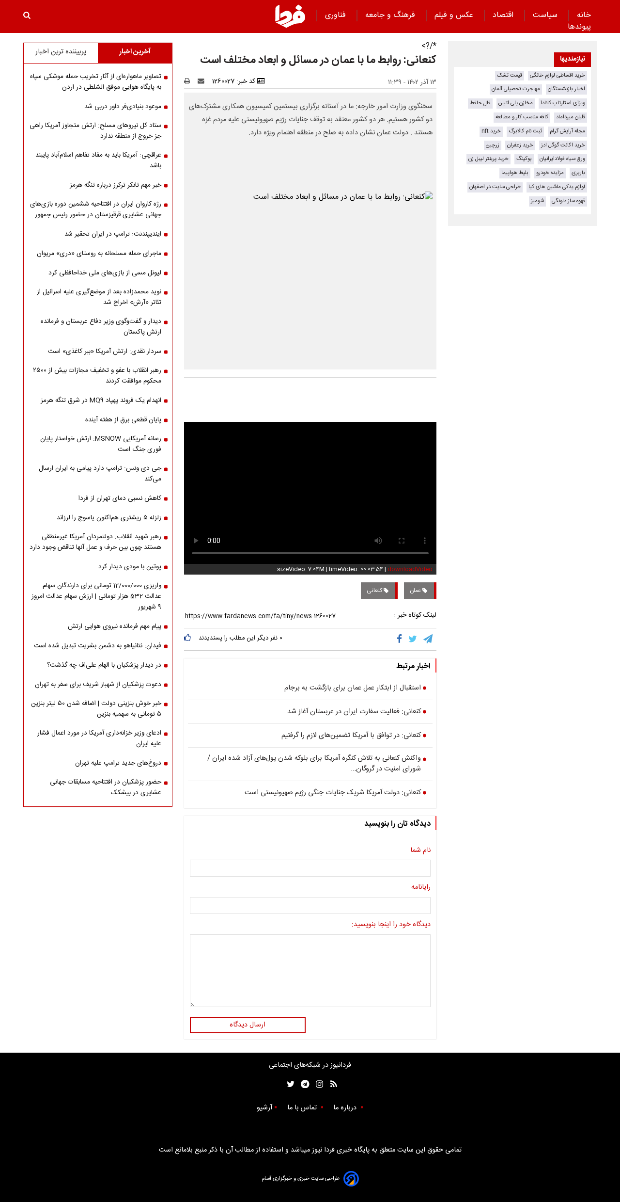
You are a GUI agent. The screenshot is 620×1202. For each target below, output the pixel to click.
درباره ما (345, 1108)
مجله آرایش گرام (567, 131)
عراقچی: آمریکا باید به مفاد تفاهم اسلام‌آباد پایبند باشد (98, 160)
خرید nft (491, 131)
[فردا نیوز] (290, 16)
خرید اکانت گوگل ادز (563, 145)
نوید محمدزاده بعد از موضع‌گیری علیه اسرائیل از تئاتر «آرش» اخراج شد (99, 297)
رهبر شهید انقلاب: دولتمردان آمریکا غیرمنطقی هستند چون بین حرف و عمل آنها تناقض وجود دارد (95, 542)
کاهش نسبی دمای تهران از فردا (119, 498)
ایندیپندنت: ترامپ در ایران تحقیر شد (112, 234)
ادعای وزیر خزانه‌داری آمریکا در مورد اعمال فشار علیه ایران (99, 738)
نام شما (420, 851)
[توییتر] (413, 639)
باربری (578, 172)
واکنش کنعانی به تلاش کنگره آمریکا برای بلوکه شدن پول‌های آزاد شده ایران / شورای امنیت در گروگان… (314, 763)
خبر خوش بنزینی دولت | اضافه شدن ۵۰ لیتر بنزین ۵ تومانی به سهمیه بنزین (96, 709)
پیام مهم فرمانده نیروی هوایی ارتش (114, 626)
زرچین (492, 145)
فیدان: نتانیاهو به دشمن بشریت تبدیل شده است (97, 646)
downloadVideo (410, 569)
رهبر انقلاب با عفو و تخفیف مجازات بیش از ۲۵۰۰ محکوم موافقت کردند (97, 375)
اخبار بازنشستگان (566, 89)
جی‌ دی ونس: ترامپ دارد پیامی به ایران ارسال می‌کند (100, 473)
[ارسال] (203, 81)
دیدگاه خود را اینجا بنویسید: (391, 925)
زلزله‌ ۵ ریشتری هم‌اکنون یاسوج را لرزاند (109, 518)
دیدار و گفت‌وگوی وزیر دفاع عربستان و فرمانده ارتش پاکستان (101, 326)
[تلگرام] (428, 639)
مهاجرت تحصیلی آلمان (516, 89)
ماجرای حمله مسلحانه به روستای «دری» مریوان (99, 253)
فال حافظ (480, 103)
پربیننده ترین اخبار (60, 52)
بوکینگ (524, 158)
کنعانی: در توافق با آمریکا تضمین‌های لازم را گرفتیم (351, 736)
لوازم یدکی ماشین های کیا (556, 187)
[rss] (330, 1084)
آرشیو (264, 1108)
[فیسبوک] (401, 639)
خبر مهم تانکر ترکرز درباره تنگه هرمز (115, 185)
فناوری (336, 15)
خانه (584, 15)
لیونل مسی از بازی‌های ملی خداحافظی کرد (104, 273)
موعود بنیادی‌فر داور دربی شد (122, 106)
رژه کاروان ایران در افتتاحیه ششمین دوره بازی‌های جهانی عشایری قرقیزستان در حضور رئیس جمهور (95, 209)
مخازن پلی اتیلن (515, 103)
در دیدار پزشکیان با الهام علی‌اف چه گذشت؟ (104, 665)
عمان (416, 590)
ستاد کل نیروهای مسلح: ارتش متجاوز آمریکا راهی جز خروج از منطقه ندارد (95, 131)
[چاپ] (190, 81)
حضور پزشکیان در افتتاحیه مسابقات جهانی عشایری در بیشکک (105, 787)
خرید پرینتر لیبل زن (488, 158)
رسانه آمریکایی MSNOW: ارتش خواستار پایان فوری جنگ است (100, 444)
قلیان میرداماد (570, 117)
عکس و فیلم (455, 15)
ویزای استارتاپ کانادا (563, 103)
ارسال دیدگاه (247, 1025)
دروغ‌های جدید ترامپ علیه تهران (118, 763)
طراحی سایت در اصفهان (495, 187)
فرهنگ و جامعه (391, 15)
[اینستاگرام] (317, 1084)
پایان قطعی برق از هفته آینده (123, 420)
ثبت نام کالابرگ (525, 131)
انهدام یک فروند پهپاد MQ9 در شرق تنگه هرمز (101, 400)
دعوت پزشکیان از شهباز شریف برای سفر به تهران (98, 684)
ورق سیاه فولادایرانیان (562, 158)
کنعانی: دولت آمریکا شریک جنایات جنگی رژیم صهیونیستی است (333, 793)
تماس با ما (303, 1108)
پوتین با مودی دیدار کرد (129, 566)
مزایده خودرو (550, 172)
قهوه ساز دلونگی (568, 201)
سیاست (546, 15)
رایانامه (421, 887)
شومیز (537, 201)
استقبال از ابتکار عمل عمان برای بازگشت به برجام (352, 688)
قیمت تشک (509, 75)
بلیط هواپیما (514, 172)
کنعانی (375, 590)
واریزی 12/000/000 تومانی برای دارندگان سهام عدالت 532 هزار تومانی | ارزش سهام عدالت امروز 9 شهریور (96, 596)
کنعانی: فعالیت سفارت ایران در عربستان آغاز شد (354, 712)
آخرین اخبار (135, 52)
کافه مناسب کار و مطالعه (522, 117)
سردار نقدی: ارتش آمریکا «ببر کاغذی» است (104, 351)
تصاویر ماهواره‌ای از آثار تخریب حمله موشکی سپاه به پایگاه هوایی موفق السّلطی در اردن (95, 82)
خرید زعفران (520, 145)
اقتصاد (504, 15)
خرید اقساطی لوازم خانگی (557, 75)
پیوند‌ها (579, 26)
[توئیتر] (288, 1084)
